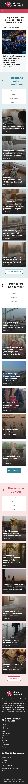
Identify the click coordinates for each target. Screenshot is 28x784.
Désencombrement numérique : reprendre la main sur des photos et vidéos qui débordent (12, 178)
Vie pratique (14, 91)
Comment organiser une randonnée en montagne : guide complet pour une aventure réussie (13, 350)
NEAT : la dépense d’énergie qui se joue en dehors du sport (11, 640)
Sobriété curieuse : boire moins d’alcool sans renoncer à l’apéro (12, 533)
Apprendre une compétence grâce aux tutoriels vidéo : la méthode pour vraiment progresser (13, 205)
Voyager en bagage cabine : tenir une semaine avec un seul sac (13, 325)
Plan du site (5, 763)
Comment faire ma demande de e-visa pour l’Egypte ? (11, 431)
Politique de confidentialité (10, 768)
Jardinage (14, 297)
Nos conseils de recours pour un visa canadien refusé (11, 405)
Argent (14, 94)
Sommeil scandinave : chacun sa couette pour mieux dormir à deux (12, 613)
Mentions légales (7, 771)
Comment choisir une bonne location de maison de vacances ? (12, 458)
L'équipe (4, 760)
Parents (14, 509)
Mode (14, 502)
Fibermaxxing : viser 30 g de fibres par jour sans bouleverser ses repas (12, 667)
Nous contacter (7, 757)
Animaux (14, 301)
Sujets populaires (7, 765)
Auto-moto (14, 102)
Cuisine (14, 505)
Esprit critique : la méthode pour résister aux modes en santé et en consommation (13, 153)
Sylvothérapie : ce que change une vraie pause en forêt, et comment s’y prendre (11, 558)
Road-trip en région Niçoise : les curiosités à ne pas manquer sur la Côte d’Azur (12, 377)
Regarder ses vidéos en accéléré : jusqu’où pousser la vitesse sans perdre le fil (13, 126)
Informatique (14, 98)
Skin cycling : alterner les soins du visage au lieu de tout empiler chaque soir (13, 586)
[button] (26, 11)
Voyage (14, 293)
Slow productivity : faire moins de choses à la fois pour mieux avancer (12, 233)
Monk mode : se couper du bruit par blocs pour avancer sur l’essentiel (12, 259)
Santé (14, 498)
